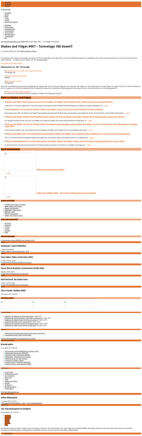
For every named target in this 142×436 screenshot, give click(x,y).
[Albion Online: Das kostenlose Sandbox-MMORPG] (18, 364)
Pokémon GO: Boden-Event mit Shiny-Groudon (21, 320)
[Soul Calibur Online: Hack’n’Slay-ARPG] (15, 251)
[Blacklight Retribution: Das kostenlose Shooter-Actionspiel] (16, 353)
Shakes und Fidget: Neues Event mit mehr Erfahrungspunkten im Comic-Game (90, 141)
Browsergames (10, 35)
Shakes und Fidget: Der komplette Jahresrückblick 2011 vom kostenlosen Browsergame (92, 134)
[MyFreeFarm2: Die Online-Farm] (14, 274)
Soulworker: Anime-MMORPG (13, 246)
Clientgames (9, 36)
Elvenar (7, 383)
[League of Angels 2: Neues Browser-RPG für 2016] (14, 360)
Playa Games (16, 210)
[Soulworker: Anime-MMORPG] (18, 240)
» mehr (105, 106)
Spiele (7, 15)
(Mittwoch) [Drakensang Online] (50, 170)
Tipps (7, 18)
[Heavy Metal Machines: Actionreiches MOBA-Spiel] (16, 262)
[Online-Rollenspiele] (10, 392)
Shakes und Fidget (15, 206)
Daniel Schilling (26, 51)
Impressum (9, 433)
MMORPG (8, 25)
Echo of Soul (9, 372)
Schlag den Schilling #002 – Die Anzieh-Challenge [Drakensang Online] (66, 193)
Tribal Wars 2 (9, 389)
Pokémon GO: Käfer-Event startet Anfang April (21, 325)
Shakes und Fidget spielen (14, 216)
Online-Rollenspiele (9, 398)
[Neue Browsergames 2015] (25, 333)
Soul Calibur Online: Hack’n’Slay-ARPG (17, 257)
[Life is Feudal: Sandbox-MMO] (14, 285)
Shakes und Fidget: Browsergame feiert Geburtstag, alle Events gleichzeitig (80, 102)
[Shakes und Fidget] (15, 205)
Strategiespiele (10, 29)
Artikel (7, 20)
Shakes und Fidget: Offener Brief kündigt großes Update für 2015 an (95, 117)
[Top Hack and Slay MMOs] (18, 335)
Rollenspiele (9, 27)
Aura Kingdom (10, 376)
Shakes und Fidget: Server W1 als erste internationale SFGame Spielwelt (71, 109)
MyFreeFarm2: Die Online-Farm (14, 279)
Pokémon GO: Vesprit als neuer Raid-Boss (19, 316)
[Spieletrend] (71, 9)
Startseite (8, 13)
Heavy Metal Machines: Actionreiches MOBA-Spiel (22, 268)
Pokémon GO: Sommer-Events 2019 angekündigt (21, 324)
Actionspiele (9, 33)
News (6, 16)
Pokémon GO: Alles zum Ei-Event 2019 (18, 322)
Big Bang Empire (10, 387)
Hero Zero (8, 378)
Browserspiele (7, 344)
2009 (13, 212)
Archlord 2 (8, 385)
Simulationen (9, 31)
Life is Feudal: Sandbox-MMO (13, 290)
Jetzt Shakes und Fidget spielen (11, 63)
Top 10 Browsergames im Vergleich (16, 409)
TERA (6, 379)
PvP (6, 38)
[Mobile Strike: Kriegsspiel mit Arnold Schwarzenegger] (16, 359)
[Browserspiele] (18, 339)
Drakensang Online (11, 374)
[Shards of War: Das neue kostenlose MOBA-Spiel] (17, 355)
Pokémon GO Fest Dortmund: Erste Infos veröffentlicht (23, 318)
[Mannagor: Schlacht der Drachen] (18, 357)
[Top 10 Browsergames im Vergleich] (21, 403)
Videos (34, 51)
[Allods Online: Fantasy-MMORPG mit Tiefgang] (18, 362)
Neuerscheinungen (11, 22)
